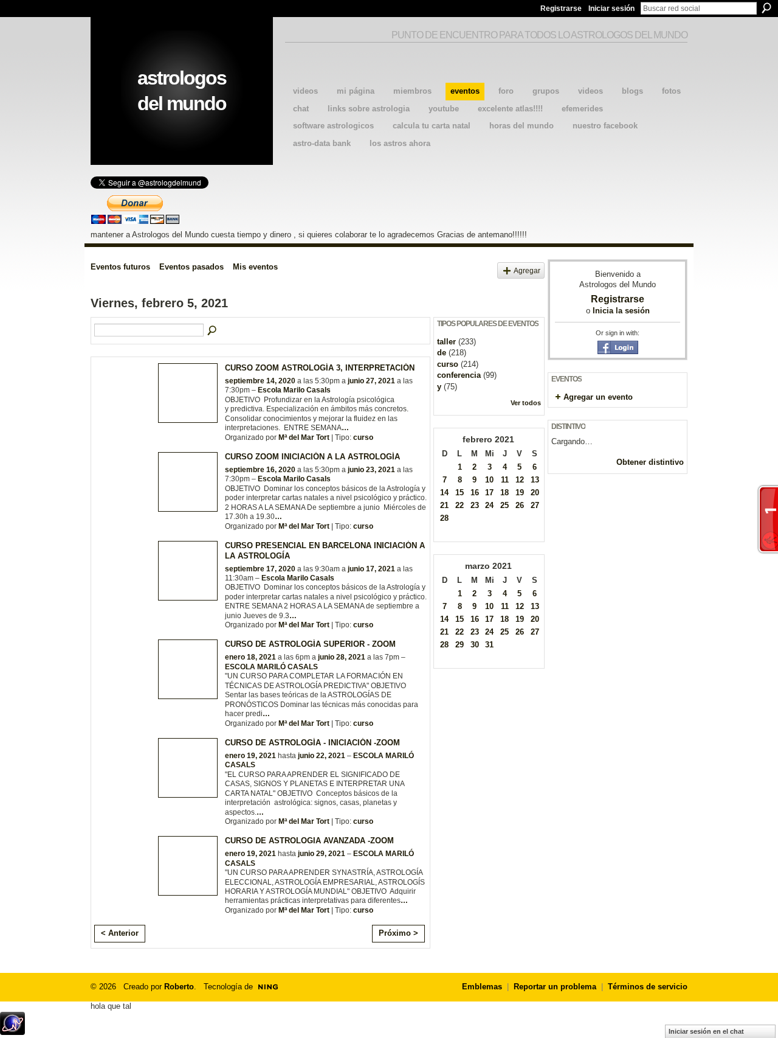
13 (535, 479)
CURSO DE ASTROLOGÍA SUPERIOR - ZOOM (310, 644)
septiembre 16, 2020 (260, 469)
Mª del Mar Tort (303, 437)
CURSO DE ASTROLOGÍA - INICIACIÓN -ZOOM (312, 742)
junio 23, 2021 (371, 469)
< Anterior (120, 933)
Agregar (527, 270)
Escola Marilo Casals (294, 390)
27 (535, 505)
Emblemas (482, 986)
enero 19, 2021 (250, 755)
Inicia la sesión (621, 310)
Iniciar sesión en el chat (706, 1031)
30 (474, 644)
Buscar (766, 7)
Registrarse (561, 8)
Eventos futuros (120, 266)
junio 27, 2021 (371, 381)
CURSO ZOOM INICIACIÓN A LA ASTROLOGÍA (312, 456)
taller (446, 341)
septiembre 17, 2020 (260, 569)
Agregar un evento (598, 397)
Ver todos (526, 402)
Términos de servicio (647, 986)
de (441, 352)
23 (474, 505)
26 (519, 505)
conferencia (459, 375)
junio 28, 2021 (341, 657)
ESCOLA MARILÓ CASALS (271, 667)
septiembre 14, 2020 (260, 381)
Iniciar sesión (611, 8)
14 (444, 492)
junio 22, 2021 (321, 755)
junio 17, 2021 (371, 569)
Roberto (179, 986)
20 (535, 492)
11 (505, 479)
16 (474, 492)
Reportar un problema (555, 986)
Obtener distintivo (650, 462)
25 (504, 505)
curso (363, 437)
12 (519, 479)
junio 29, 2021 (321, 853)
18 (504, 492)
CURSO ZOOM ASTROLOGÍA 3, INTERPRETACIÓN (320, 367)
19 (519, 492)
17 (489, 492)
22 (459, 505)
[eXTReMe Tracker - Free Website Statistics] (12, 1031)
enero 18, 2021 (250, 657)
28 (444, 518)
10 (489, 479)
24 (489, 505)
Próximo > (398, 933)
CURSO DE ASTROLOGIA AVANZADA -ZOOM (309, 840)
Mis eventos (255, 266)
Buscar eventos (212, 331)
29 (459, 644)
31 (489, 644)
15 (459, 492)
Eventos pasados (191, 266)
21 (444, 505)
